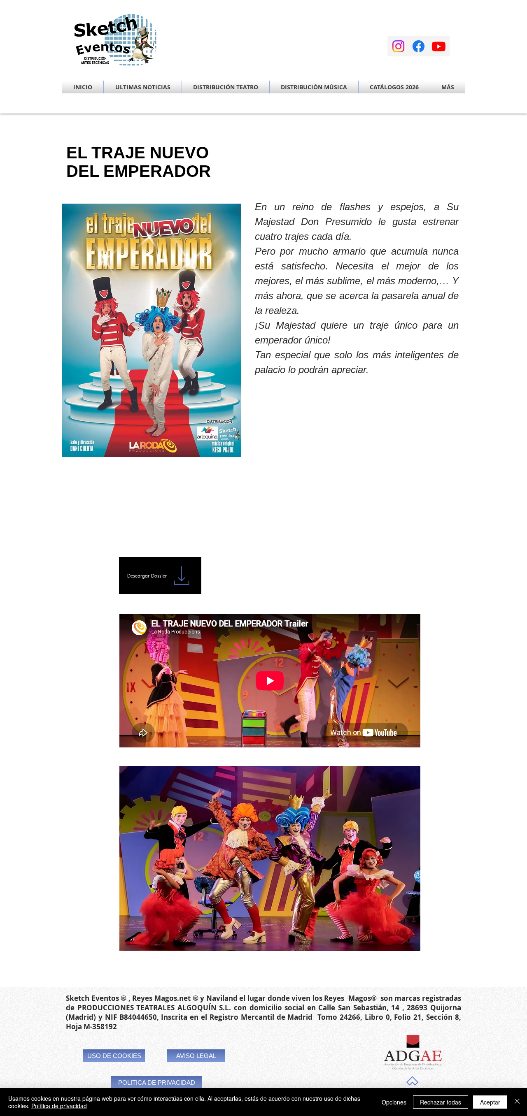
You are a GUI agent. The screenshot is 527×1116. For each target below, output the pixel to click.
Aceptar (490, 1102)
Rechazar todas (440, 1102)
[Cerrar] (517, 1102)
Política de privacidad (59, 1106)
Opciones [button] (394, 1102)
